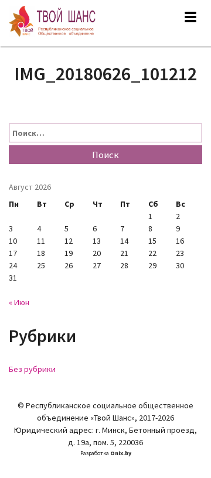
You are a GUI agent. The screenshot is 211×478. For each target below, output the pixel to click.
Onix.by (120, 453)
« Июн (19, 302)
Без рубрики (32, 369)
